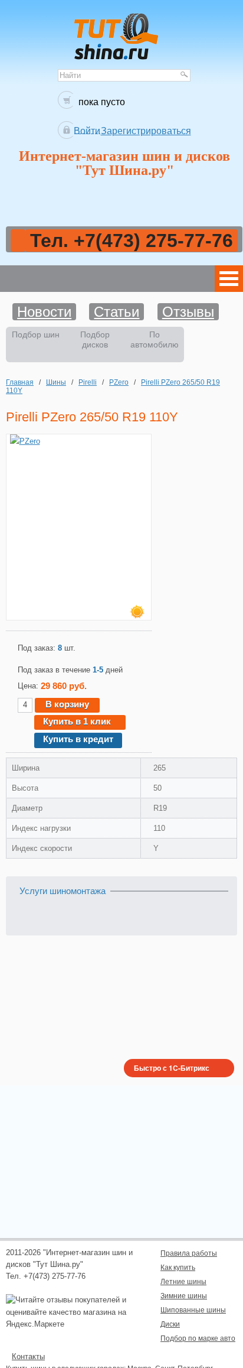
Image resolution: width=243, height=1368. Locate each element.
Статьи (116, 312)
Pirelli (87, 382)
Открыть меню (229, 278)
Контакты (28, 1356)
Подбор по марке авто (197, 1338)
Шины (56, 382)
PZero (119, 382)
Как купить (177, 1267)
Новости (44, 312)
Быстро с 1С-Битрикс (171, 1067)
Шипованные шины (193, 1310)
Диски (170, 1324)
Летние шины (183, 1281)
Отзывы (188, 312)
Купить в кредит (78, 739)
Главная (20, 382)
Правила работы (188, 1253)
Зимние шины (183, 1295)
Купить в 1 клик (77, 721)
